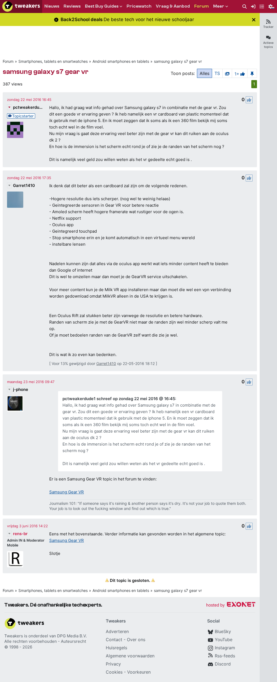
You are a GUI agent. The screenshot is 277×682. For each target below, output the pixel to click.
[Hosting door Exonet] (230, 605)
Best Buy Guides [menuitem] (101, 6)
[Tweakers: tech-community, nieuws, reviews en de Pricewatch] (21, 6)
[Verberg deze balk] (254, 19)
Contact (114, 639)
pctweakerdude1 (27, 107)
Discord (223, 664)
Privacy (113, 664)
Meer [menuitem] (218, 6)
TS (217, 73)
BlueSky (223, 631)
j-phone (20, 389)
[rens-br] (15, 559)
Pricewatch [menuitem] (139, 6)
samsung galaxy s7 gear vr (178, 61)
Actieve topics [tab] (268, 45)
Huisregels (116, 647)
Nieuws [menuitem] (51, 6)
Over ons (136, 639)
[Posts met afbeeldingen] (227, 73)
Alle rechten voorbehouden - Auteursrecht (45, 641)
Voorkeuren (139, 672)
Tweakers (13, 635)
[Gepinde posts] (252, 73)
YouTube (223, 639)
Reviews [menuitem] (72, 6)
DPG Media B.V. (72, 635)
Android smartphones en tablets (121, 61)
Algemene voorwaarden (130, 655)
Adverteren (117, 631)
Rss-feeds (225, 655)
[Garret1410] (15, 200)
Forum (8, 61)
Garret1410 (24, 185)
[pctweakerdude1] (15, 130)
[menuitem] (244, 6)
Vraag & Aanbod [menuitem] (173, 6)
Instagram (225, 647)
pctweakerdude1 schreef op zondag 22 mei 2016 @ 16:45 (118, 398)
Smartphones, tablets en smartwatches (53, 61)
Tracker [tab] (268, 27)
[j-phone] (15, 404)
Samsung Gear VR (66, 492)
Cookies (114, 672)
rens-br (20, 533)
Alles (204, 73)
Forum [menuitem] (201, 6)
